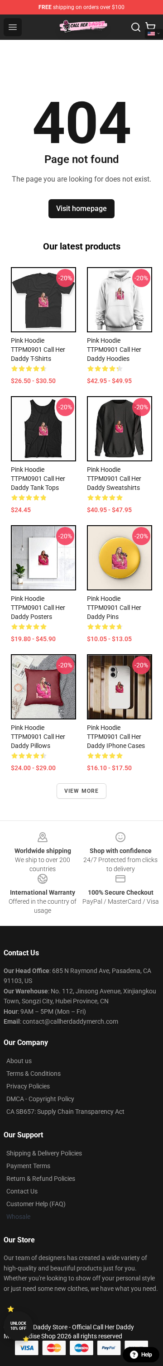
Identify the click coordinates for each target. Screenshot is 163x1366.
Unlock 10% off (18, 1326)
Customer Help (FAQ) (36, 1204)
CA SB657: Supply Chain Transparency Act (65, 1111)
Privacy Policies (28, 1086)
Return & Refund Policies (40, 1178)
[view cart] (150, 27)
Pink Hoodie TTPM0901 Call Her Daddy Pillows (38, 736)
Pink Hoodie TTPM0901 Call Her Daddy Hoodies (114, 349)
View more (81, 791)
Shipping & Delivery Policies (44, 1153)
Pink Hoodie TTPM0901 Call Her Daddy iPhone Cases (116, 736)
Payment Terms (28, 1165)
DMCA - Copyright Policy (40, 1098)
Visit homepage (81, 208)
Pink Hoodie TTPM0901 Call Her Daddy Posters (38, 607)
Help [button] (146, 1355)
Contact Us (22, 1191)
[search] (135, 27)
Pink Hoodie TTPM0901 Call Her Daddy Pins (114, 607)
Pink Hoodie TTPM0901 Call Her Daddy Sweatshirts (114, 478)
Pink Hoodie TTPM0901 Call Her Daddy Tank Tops (38, 478)
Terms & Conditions (33, 1073)
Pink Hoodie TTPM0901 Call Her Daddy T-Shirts (38, 349)
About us (19, 1060)
